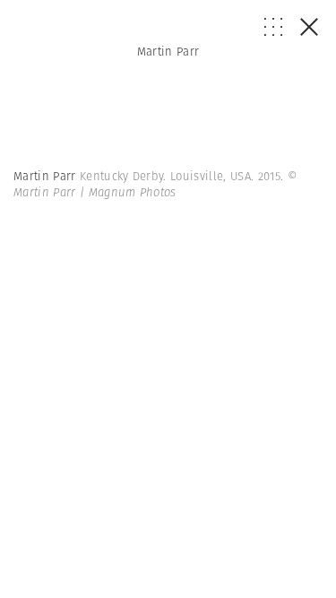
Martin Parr (168, 51)
